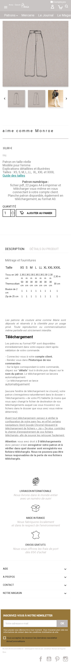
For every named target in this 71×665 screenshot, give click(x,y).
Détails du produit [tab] (44, 249)
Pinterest (59, 659)
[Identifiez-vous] (52, 7)
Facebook (42, 659)
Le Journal (45, 15)
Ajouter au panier (34, 212)
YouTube (50, 659)
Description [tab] (14, 249)
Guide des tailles (14, 175)
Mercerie (27, 15)
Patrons (10, 15)
